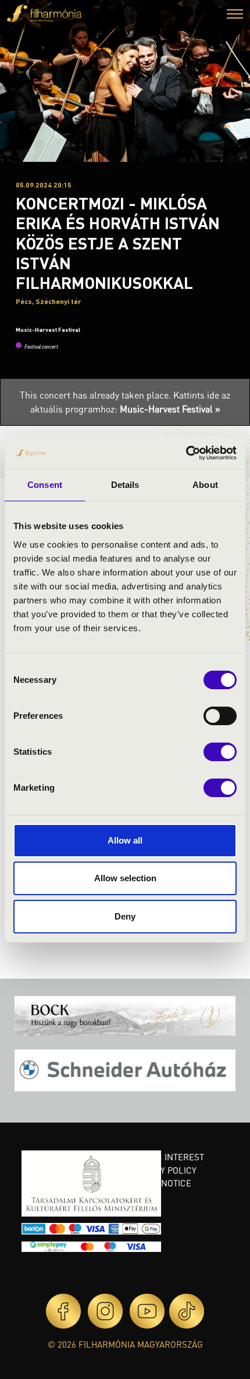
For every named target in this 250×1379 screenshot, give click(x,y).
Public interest (168, 1157)
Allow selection (125, 878)
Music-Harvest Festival (48, 329)
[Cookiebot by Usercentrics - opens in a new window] (186, 453)
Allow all (125, 840)
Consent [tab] (44, 485)
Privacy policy (164, 1170)
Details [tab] (125, 485)
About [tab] (205, 485)
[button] (235, 15)
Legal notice (161, 1183)
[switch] (220, 716)
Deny (125, 916)
